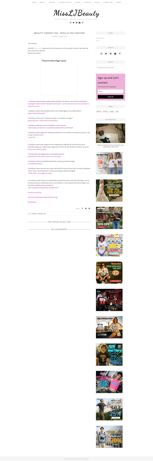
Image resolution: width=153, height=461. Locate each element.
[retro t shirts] (109, 283)
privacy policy (100, 38)
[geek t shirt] (109, 365)
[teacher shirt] (109, 256)
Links (97, 40)
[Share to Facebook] (82, 208)
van (117, 111)
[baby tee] (109, 392)
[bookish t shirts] (109, 228)
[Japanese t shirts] (109, 447)
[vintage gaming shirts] (109, 310)
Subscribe (111, 97)
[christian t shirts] (109, 420)
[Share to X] (85, 208)
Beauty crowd (38, 48)
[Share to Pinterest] (89, 208)
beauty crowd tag (39, 214)
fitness (105, 111)
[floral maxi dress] (109, 201)
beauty (99, 111)
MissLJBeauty (76, 13)
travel (112, 111)
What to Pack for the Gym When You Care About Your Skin (110, 146)
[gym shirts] (109, 338)
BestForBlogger (85, 458)
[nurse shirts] (109, 174)
